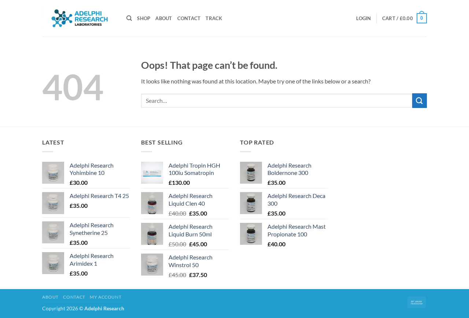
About (163, 18)
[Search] (129, 18)
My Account (105, 297)
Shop (143, 18)
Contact (189, 18)
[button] (363, 18)
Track (214, 18)
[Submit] (419, 100)
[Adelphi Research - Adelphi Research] (78, 18)
